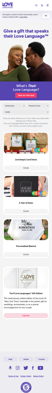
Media (26, 359)
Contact (41, 359)
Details (26, 168)
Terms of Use (13, 376)
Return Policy (38, 376)
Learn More (23, 17)
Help (10, 359)
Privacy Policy (25, 376)
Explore (26, 315)
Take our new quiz (26, 95)
